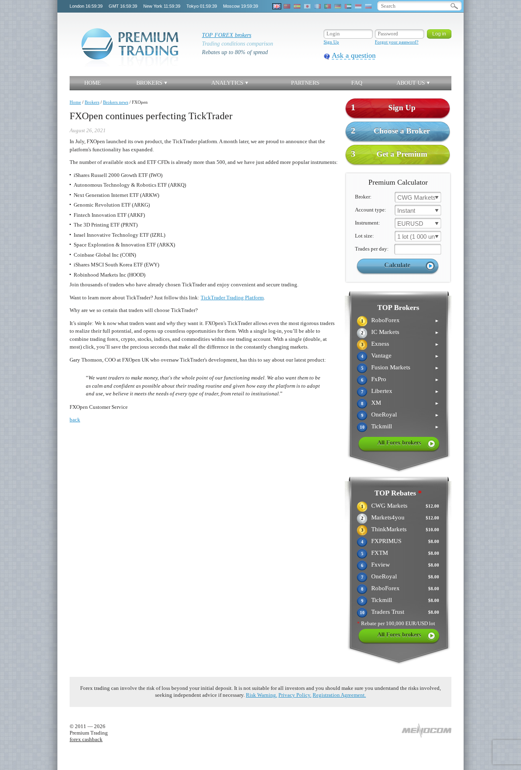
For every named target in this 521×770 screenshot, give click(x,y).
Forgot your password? (396, 41)
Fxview (380, 564)
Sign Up (331, 41)
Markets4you (388, 517)
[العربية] (348, 6)
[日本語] (307, 6)
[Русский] (368, 6)
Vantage (381, 355)
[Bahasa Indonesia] (358, 6)
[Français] (317, 6)
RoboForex (385, 320)
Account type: (370, 210)
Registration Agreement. (339, 695)
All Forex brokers (399, 443)
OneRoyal (384, 414)
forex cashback (86, 739)
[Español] (297, 6)
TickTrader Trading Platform (232, 297)
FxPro (378, 379)
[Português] (327, 6)
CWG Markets (389, 505)
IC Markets (385, 332)
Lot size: (364, 236)
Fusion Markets (390, 367)
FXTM (379, 553)
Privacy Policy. (294, 695)
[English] (277, 6)
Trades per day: (372, 249)
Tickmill (381, 426)
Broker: (363, 197)
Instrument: (367, 223)
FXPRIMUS (386, 541)
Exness (380, 343)
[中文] (287, 6)
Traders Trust (387, 612)
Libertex (381, 391)
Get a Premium (389, 153)
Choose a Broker (390, 130)
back (75, 420)
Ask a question (354, 55)
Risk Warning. (261, 695)
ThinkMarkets (389, 529)
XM (376, 402)
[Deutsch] (338, 6)
